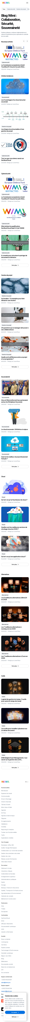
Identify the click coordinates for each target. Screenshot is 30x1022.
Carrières (4, 945)
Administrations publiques (8, 879)
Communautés (5, 796)
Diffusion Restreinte (7, 923)
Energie (3, 885)
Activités (3, 827)
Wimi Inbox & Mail (6, 807)
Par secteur (4, 865)
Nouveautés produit (7, 964)
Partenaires (4, 903)
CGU (2, 1015)
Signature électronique (7, 815)
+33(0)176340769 (6, 988)
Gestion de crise (6, 856)
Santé (3, 882)
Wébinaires (4, 961)
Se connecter (5, 972)
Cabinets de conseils (7, 896)
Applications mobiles (7, 838)
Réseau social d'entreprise (9, 859)
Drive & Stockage (6, 799)
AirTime (3, 813)
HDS (2, 929)
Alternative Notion (6, 861)
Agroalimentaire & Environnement (11, 893)
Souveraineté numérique (8, 926)
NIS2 (2, 921)
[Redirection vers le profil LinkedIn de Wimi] (2, 997)
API (2, 970)
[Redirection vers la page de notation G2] (2, 1000)
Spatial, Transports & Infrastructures (12, 890)
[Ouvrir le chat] (3, 1019)
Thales (3, 909)
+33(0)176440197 (6, 979)
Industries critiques (6, 871)
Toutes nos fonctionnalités (9, 832)
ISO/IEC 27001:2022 (7, 932)
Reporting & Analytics (7, 829)
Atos (2, 906)
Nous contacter (5, 939)
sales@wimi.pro (5, 982)
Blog (2, 958)
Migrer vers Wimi (6, 956)
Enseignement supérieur (8, 876)
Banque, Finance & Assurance (10, 887)
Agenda (3, 810)
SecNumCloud (5, 918)
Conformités (4, 915)
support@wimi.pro (6, 991)
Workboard (4, 790)
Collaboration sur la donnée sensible (12, 850)
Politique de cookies (13, 1006)
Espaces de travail (6, 793)
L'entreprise (4, 942)
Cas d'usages (5, 842)
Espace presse (5, 947)
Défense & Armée (6, 868)
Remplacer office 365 (7, 845)
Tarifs (3, 835)
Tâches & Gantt (5, 804)
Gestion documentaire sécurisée (10, 853)
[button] (27, 2)
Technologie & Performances (9, 950)
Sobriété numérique (7, 953)
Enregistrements (6, 821)
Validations (4, 824)
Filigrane (3, 818)
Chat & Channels (6, 802)
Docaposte (4, 911)
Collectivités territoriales (8, 874)
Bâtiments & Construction (8, 899)
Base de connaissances (8, 967)
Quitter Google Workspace (9, 848)
